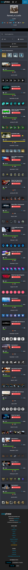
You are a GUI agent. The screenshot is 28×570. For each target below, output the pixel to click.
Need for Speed (16, 415)
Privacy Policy (14, 541)
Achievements (15, 46)
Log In (25, 2)
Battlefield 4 (15, 438)
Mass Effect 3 (15, 462)
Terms (14, 543)
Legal (14, 537)
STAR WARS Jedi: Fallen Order (17, 228)
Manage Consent (14, 539)
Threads (14, 550)
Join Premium (14, 545)
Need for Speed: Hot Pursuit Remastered (17, 181)
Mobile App (14, 529)
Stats (15, 43)
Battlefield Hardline (17, 368)
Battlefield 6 (15, 63)
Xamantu (16, 520)
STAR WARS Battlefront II (18, 321)
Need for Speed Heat (17, 251)
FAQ (14, 527)
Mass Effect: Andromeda (18, 204)
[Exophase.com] (6, 2)
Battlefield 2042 (16, 86)
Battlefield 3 (15, 485)
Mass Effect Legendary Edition (17, 157)
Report (14, 29)
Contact (14, 535)
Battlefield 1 (15, 345)
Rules (14, 531)
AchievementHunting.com (14, 556)
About (14, 533)
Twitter (14, 552)
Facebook (14, 554)
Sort (5, 39)
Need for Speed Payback (18, 275)
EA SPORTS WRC (16, 133)
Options (22, 39)
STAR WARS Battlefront (18, 392)
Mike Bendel (16, 518)
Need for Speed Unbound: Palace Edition (18, 110)
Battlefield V (15, 298)
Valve (19, 522)
